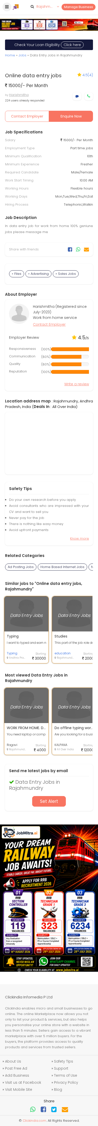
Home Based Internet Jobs (62, 567)
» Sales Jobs (66, 273)
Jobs (22, 55)
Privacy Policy (66, 1082)
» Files (16, 273)
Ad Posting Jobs (21, 567)
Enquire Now (71, 116)
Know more (79, 538)
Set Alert (49, 801)
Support (61, 1068)
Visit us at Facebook (23, 1082)
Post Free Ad (16, 1068)
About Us (13, 1061)
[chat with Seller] (77, 96)
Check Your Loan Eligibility (47, 44)
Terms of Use (65, 1075)
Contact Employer (27, 116)
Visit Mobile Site (18, 1089)
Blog (58, 1089)
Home (10, 55)
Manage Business (78, 7)
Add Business (17, 1075)
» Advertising (38, 273)
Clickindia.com (34, 1120)
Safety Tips (63, 1061)
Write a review (76, 384)
